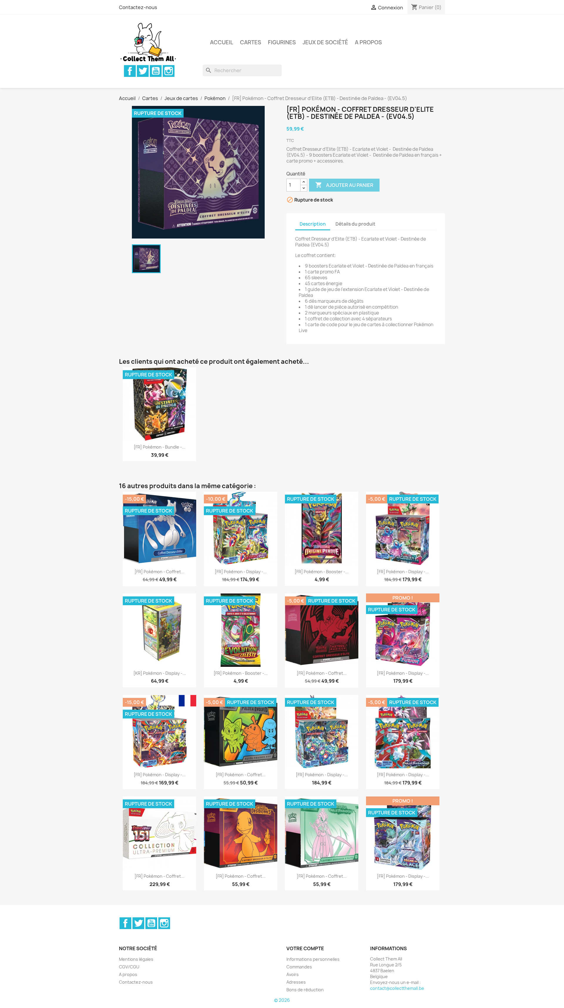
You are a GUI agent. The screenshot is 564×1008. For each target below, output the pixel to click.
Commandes (299, 967)
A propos (368, 42)
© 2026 (282, 1000)
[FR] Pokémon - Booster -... (322, 571)
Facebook (130, 71)
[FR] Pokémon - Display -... (241, 571)
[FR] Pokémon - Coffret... (159, 571)
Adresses (296, 982)
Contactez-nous (138, 7)
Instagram (168, 71)
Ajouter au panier (344, 184)
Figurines (282, 42)
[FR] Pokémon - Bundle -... (159, 447)
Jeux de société (325, 42)
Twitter (143, 71)
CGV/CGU (129, 967)
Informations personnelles (313, 959)
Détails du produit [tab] (355, 224)
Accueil (221, 42)
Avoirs (292, 974)
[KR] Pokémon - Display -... (159, 673)
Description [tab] (313, 224)
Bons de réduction (305, 989)
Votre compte (305, 948)
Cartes (250, 42)
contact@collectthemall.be (397, 988)
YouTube (156, 71)
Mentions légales (136, 959)
